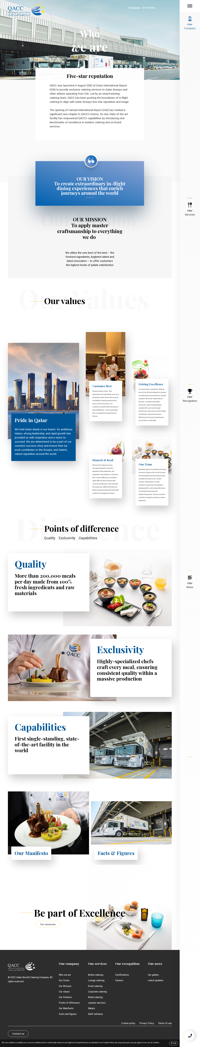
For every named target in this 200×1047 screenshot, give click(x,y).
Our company (69, 964)
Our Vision (64, 980)
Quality (49, 538)
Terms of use (165, 1023)
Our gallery (153, 974)
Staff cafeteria (95, 1014)
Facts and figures (68, 1014)
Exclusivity (67, 538)
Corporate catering (97, 991)
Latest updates (155, 980)
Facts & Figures (116, 853)
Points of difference (69, 1002)
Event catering (95, 986)
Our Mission (65, 986)
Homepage (134, 7)
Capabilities (88, 538)
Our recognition (127, 964)
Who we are (65, 974)
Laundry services (97, 1002)
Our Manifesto (31, 853)
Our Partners (65, 997)
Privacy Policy (146, 1023)
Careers (119, 980)
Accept (173, 1043)
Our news (155, 964)
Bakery (91, 1008)
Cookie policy (128, 1023)
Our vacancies (48, 924)
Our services (97, 964)
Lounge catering (96, 980)
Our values (64, 991)
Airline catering (95, 974)
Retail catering (95, 997)
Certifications (122, 974)
